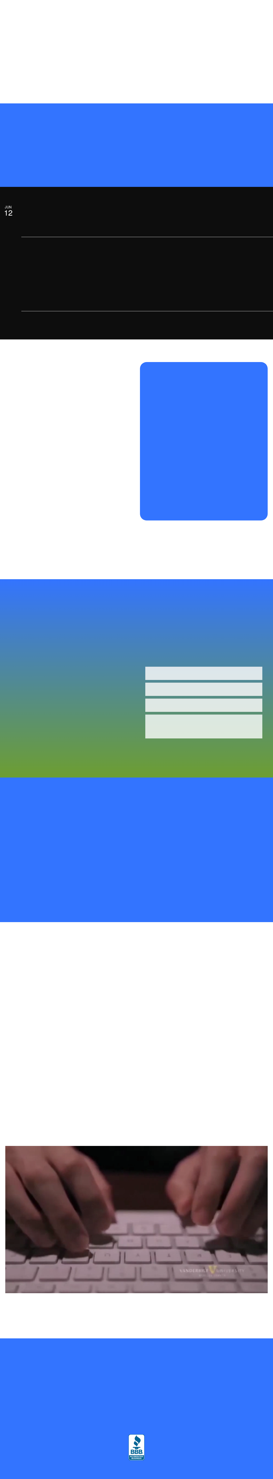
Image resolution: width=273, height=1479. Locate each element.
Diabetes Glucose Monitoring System (72, 53)
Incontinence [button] (122, 36)
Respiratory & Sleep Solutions (223, 36)
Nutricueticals (194, 45)
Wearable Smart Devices (238, 28)
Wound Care (15, 62)
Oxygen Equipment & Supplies (30, 45)
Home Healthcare (171, 19)
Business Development (164, 28)
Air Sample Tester (20, 28)
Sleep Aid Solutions (73, 62)
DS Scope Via (232, 53)
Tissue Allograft (181, 62)
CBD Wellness (224, 45)
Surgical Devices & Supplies (192, 53)
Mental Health (200, 28)
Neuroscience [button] (96, 28)
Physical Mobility (162, 45)
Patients (55, 19)
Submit (165, 748)
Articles (255, 70)
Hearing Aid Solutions (143, 62)
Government (129, 28)
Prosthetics (233, 10)
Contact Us (53, 79)
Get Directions (41, 1403)
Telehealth (200, 19)
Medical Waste (17, 70)
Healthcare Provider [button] (84, 19)
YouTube (29, 79)
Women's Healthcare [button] (128, 19)
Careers (235, 70)
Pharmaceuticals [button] (18, 36)
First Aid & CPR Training (134, 70)
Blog (10, 79)
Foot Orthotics (107, 62)
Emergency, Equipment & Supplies (135, 53)
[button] (233, 87)
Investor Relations (50, 70)
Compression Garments (199, 10)
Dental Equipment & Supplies (169, 36)
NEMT (257, 53)
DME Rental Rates (207, 70)
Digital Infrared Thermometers (225, 62)
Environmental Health (89, 70)
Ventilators (42, 62)
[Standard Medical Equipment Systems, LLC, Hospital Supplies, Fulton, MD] (136, 1447)
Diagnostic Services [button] (57, 28)
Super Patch (15, 19)
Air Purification (229, 19)
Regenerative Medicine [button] (150, 10)
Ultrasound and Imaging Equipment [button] (72, 36)
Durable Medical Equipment (119, 45)
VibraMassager (173, 70)
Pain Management (75, 45)
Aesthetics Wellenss (21, 53)
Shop (121, 10)
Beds (36, 19)
